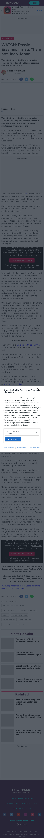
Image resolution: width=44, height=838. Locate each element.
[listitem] (22, 432)
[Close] (39, 390)
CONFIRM (13, 439)
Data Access (22, 448)
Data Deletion (9, 448)
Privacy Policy (35, 448)
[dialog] (22, 419)
